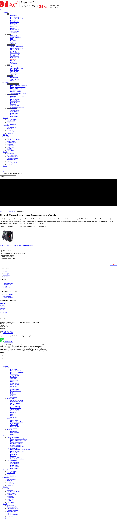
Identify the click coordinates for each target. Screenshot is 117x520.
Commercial (10, 482)
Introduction (10, 490)
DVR (11, 392)
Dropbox (12, 381)
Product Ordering (11, 511)
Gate (8, 367)
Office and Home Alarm (16, 422)
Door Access (13, 454)
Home (1, 211)
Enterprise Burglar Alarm (17, 459)
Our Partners (10, 497)
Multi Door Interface (15, 408)
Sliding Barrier (14, 380)
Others (12, 434)
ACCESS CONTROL (11, 211)
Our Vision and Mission (13, 491)
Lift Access (13, 456)
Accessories (13, 386)
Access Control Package (16, 400)
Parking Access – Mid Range (18, 440)
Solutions (5, 435)
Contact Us (6, 275)
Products (5, 366)
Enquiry (5, 504)
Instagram (2, 308)
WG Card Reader (15, 406)
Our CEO (9, 501)
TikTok (2, 309)
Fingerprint (13, 412)
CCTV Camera (14, 463)
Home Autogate (14, 468)
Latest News (6, 286)
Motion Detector (14, 466)
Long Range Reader (15, 370)
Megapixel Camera (15, 391)
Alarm (8, 418)
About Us (6, 273)
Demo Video (6, 287)
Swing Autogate (14, 383)
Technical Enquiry (8, 283)
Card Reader (13, 405)
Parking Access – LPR (16, 442)
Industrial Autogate (15, 445)
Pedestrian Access (15, 453)
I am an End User (8, 294)
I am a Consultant (8, 297)
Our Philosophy (11, 493)
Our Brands (10, 496)
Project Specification (12, 510)
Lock (11, 415)
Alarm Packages (14, 420)
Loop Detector (14, 374)
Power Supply (14, 431)
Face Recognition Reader (17, 401)
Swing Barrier (14, 378)
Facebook (2, 303)
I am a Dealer (7, 296)
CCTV (9, 387)
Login (5, 518)
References (6, 477)
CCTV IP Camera (15, 457)
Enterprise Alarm (14, 423)
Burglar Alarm (14, 465)
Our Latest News (11, 499)
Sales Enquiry (10, 505)
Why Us (5, 276)
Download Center (12, 476)
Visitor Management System (18, 446)
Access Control (11, 398)
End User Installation (12, 508)
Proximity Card (14, 411)
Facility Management (12, 448)
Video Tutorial (7, 284)
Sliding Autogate (14, 384)
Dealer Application (12, 507)
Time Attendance (14, 462)
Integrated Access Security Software (20, 449)
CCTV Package (14, 389)
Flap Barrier (13, 377)
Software (12, 414)
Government (10, 483)
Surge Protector (14, 432)
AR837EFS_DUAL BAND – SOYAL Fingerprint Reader (16, 245)
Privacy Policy (4, 312)
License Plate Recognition (17, 372)
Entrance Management (13, 437)
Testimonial (10, 485)
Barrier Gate (13, 369)
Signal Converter (14, 409)
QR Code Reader (15, 403)
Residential (10, 480)
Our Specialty (10, 502)
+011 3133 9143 (8, 342)
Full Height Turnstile (15, 443)
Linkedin (2, 306)
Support (5, 470)
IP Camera (13, 394)
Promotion (10, 513)
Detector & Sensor (15, 426)
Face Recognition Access (17, 451)
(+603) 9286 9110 (7, 331)
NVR (11, 395)
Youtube (2, 305)
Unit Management (12, 460)
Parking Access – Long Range (18, 439)
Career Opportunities (12, 514)
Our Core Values (11, 494)
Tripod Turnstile (14, 375)
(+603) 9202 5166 (8, 333)
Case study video (11, 479)
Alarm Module (14, 425)
